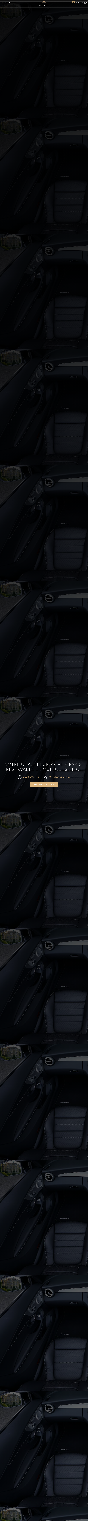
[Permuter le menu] (85, 3)
